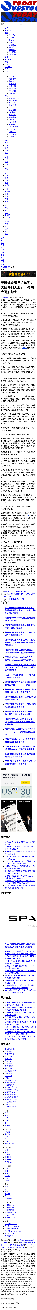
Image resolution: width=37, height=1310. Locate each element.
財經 (6, 62)
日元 (9, 1076)
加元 (6, 1123)
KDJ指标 (12, 112)
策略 (6, 57)
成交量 (11, 107)
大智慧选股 (11, 1090)
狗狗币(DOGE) (10, 1212)
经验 (6, 162)
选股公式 (11, 1104)
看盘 (6, 173)
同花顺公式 (11, 1094)
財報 (6, 194)
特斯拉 (24, 348)
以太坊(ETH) (9, 1210)
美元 (28, 515)
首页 (2, 267)
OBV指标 (12, 122)
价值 (6, 150)
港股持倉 (12, 47)
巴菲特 (9, 591)
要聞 (6, 205)
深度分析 (15, 591)
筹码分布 (12, 115)
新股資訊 (12, 45)
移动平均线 (13, 105)
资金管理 (12, 86)
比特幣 (7, 192)
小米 (6, 1150)
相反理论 (12, 81)
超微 (6, 1141)
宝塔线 (11, 137)
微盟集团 (8, 1155)
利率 (5, 591)
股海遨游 (12, 93)
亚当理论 (12, 76)
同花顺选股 (11, 1097)
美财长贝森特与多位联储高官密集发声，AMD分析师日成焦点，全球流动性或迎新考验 (20, 667)
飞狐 (6, 213)
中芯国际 (8, 1162)
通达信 (7, 222)
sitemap (6, 1245)
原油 (2, 260)
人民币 (7, 1125)
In (17, 1247)
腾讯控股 (8, 1157)
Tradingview (13, 100)
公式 (6, 210)
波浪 (6, 226)
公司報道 (12, 40)
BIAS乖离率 (13, 127)
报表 (6, 159)
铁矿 (6, 1178)
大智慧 (7, 218)
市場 (6, 64)
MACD (10, 1080)
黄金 (9, 1051)
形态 (6, 145)
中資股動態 (13, 54)
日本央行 (8, 1199)
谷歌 (6, 1139)
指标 (6, 96)
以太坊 (7, 185)
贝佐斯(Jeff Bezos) (11, 1229)
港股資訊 (12, 35)
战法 (6, 164)
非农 (9, 1059)
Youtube (30, 1245)
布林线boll (12, 117)
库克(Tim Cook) (10, 1233)
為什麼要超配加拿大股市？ (17, 599)
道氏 (6, 224)
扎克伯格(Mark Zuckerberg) (14, 1236)
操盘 (6, 74)
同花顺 (7, 215)
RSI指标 (12, 119)
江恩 (6, 229)
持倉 (6, 196)
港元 (9, 1063)
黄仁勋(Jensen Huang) (12, 1226)
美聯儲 (24, 591)
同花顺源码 (11, 1099)
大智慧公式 (11, 1087)
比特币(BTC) (9, 1205)
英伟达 (7, 1134)
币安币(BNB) (9, 1207)
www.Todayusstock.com (24, 1240)
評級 (6, 183)
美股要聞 (8, 30)
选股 (6, 178)
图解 (6, 180)
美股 (2, 240)
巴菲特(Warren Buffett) (13, 1231)
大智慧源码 (11, 1092)
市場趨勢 (7, 267)
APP (29, 1242)
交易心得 (8, 59)
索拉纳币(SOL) (10, 1217)
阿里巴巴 (8, 1159)
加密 (6, 189)
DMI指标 (12, 132)
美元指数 (10, 1071)
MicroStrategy (9, 1143)
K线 (6, 141)
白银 (6, 1171)
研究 (2, 247)
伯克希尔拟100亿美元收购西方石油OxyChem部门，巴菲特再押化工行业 (20, 732)
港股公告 (12, 42)
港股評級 (12, 50)
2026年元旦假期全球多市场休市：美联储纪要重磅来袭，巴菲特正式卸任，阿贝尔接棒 (20, 610)
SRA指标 (12, 134)
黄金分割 (12, 110)
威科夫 (7, 231)
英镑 (9, 1061)
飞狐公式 (10, 1102)
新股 (6, 201)
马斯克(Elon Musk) (11, 1224)
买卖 (6, 175)
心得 (2, 252)
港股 (6, 33)
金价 (9, 1066)
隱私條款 (13, 1245)
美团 (6, 1152)
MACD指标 (13, 102)
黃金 (2, 257)
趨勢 (6, 71)
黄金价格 (10, 1107)
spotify (10, 1247)
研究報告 (8, 67)
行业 (6, 153)
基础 (6, 143)
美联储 (10, 1049)
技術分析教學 (14, 98)
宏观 (6, 157)
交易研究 (12, 91)
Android (21, 1247)
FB (14, 1247)
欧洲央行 (8, 1196)
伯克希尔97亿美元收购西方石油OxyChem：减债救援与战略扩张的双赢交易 (20, 721)
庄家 (6, 169)
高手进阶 (12, 84)
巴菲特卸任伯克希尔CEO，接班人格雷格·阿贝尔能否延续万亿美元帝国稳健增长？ (20, 642)
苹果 (6, 1137)
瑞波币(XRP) (9, 1215)
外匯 (2, 262)
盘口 (6, 166)
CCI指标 (12, 129)
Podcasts (3, 1247)
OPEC (7, 1180)
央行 (6, 1189)
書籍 (6, 199)
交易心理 (12, 89)
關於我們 (23, 1242)
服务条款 (20, 1245)
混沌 (6, 234)
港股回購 (12, 52)
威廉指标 (12, 124)
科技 (20, 591)
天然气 (7, 1176)
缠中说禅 (12, 79)
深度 (6, 69)
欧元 (9, 1056)
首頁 (6, 28)
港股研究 (12, 37)
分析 (6, 148)
